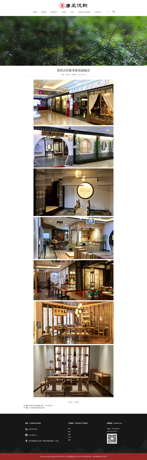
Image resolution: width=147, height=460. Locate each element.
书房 (69, 437)
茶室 (69, 440)
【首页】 (70, 402)
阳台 (69, 431)
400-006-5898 (32, 429)
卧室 (69, 434)
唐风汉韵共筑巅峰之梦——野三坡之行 (41, 405)
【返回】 (77, 402)
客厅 (69, 428)
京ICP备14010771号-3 (100, 456)
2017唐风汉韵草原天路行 (37, 408)
